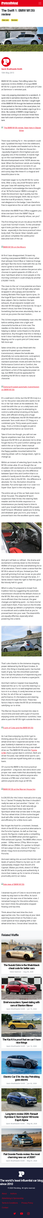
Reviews (14, 20)
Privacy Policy (27, 1202)
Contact (5, 1207)
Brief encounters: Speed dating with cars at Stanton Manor (21, 1003)
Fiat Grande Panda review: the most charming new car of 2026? (21, 1155)
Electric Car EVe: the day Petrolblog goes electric (21, 1078)
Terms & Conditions (10, 1202)
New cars (5, 20)
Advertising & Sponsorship (13, 1198)
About (4, 1193)
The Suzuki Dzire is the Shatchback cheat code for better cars (21, 966)
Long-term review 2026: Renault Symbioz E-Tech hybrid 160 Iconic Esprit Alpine (21, 1117)
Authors (13, 1193)
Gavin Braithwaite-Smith (11, 69)
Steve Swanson (15, 972)
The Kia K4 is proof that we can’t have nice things (21, 1041)
